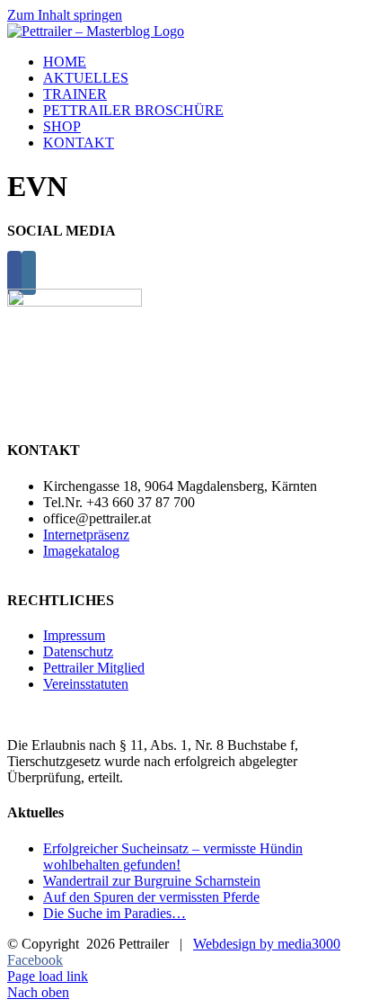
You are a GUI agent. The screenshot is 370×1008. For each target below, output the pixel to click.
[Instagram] (29, 273)
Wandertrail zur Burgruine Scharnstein (151, 880)
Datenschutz (78, 651)
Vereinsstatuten (85, 683)
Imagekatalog (81, 550)
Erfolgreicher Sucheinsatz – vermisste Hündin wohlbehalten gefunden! (173, 856)
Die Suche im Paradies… (114, 913)
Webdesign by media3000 (266, 943)
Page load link (47, 976)
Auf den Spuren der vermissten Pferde (151, 897)
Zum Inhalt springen (64, 14)
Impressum (74, 635)
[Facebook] (14, 273)
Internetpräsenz (86, 534)
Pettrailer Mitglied (94, 667)
